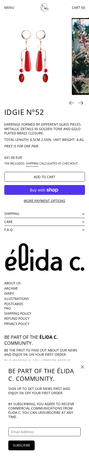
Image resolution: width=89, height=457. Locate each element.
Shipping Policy (17, 313)
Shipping (32, 163)
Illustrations (16, 298)
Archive (11, 288)
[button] (33, 56)
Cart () (78, 7)
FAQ (7, 308)
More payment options (44, 200)
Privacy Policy (16, 323)
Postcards (13, 304)
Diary (9, 293)
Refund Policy (16, 318)
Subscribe (21, 445)
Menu (9, 7)
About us (12, 283)
